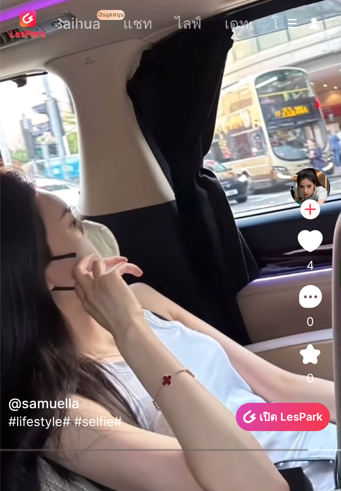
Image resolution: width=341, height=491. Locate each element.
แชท (137, 23)
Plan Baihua (60, 23)
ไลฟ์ (188, 23)
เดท (237, 23)
